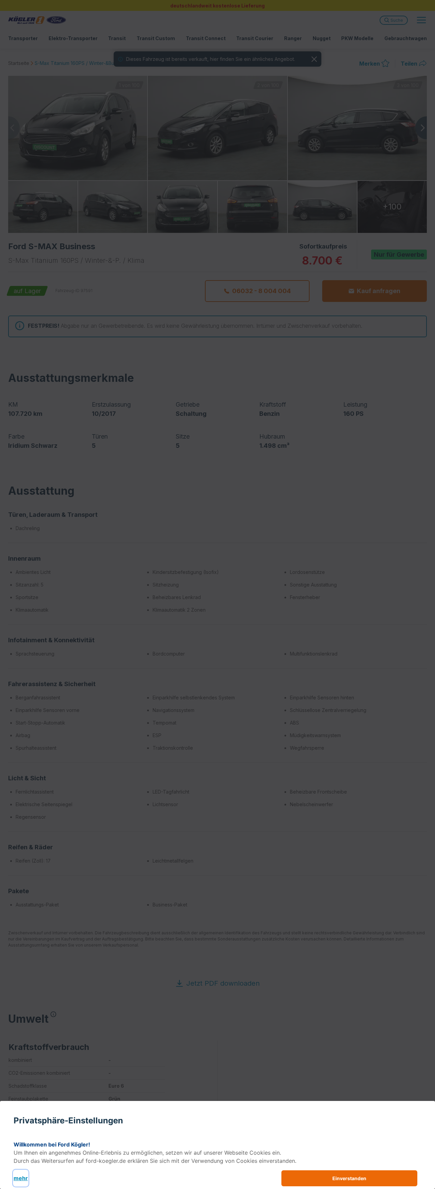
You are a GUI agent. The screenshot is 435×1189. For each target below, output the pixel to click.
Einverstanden (349, 1178)
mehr (21, 1178)
